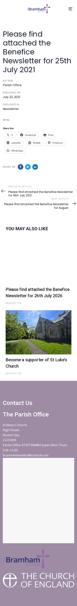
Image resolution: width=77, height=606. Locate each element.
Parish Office (12, 85)
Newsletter (11, 109)
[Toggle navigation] (70, 8)
